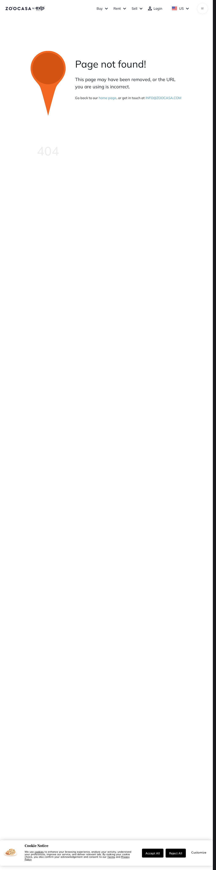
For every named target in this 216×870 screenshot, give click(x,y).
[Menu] (202, 8)
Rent (117, 8)
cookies (39, 852)
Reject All (175, 853)
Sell (134, 8)
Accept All (153, 853)
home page (107, 98)
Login (158, 8)
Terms (111, 857)
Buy (100, 8)
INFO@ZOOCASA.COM (163, 98)
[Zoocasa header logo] (25, 8)
